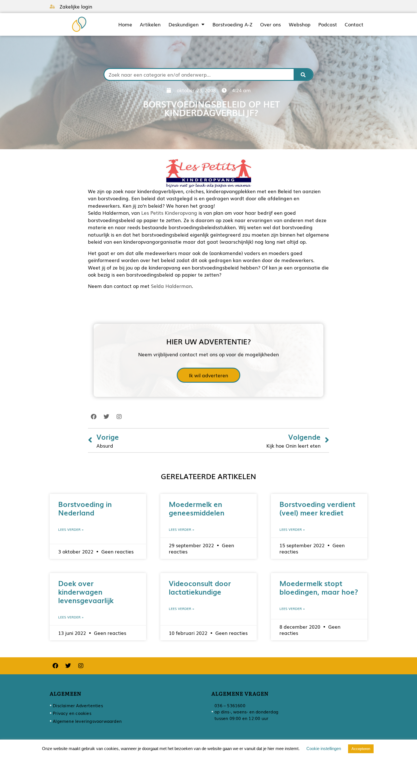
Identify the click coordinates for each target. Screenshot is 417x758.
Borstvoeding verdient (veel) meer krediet (317, 508)
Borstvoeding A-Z (232, 24)
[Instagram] (119, 416)
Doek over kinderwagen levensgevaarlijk (85, 591)
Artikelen (150, 24)
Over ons (270, 24)
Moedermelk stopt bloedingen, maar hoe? (318, 587)
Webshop (299, 24)
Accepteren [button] (360, 749)
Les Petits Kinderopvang (169, 212)
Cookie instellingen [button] (323, 748)
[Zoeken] (303, 74)
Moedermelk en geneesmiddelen (196, 508)
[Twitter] (106, 416)
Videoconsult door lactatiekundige (200, 587)
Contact (354, 24)
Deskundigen (184, 24)
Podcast (327, 24)
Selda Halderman (171, 285)
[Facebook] (93, 416)
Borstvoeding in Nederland (85, 508)
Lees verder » (71, 529)
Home (125, 24)
